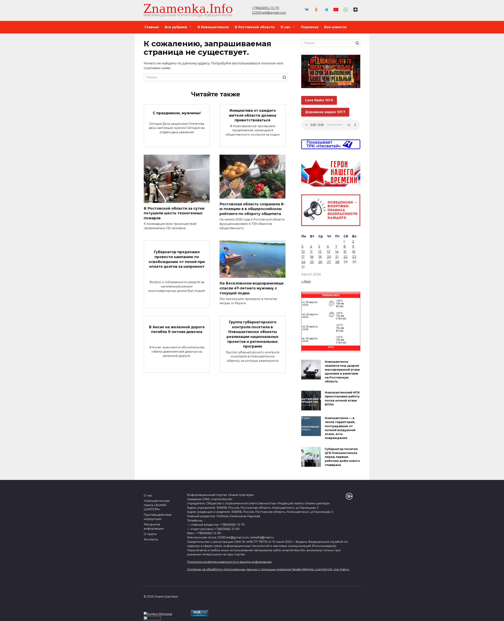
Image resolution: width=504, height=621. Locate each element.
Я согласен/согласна (378, 614)
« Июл (306, 281)
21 (336, 257)
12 (319, 252)
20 (329, 257)
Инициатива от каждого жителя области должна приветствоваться (252, 115)
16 (353, 252)
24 (303, 262)
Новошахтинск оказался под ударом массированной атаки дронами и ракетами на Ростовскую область (342, 371)
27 (329, 262)
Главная (152, 27)
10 (303, 252)
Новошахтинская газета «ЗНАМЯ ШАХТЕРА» (157, 505)
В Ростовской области (255, 27)
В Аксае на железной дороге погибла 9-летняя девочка (177, 329)
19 (319, 257)
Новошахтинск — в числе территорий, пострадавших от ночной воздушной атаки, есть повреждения (340, 428)
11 (311, 252)
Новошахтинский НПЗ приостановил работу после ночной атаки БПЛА (342, 398)
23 (354, 257)
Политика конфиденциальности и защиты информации (229, 562)
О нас (285, 27)
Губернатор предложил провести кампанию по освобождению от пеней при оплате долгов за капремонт (177, 259)
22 (345, 257)
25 (312, 262)
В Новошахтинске (213, 27)
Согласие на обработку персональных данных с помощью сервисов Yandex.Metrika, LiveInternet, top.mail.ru (268, 569)
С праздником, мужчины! (177, 113)
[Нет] (499, 615)
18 (311, 257)
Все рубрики (176, 27)
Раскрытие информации (154, 527)
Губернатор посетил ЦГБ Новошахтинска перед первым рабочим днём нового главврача (342, 457)
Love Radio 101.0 (319, 100)
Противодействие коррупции (157, 517)
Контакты (151, 539)
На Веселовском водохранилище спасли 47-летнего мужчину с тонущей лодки (252, 288)
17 (303, 257)
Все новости (335, 27)
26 (320, 262)
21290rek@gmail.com (269, 13)
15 (345, 252)
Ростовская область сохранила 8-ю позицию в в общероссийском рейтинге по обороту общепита (252, 209)
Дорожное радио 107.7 (325, 112)
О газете (150, 534)
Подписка (309, 27)
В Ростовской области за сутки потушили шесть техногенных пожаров (174, 213)
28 (337, 262)
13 (328, 252)
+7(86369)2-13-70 (265, 8)
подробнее (190, 614)
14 (336, 252)
